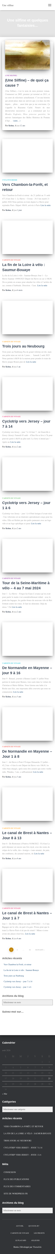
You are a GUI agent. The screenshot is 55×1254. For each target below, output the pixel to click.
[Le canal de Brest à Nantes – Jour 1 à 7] (27, 885)
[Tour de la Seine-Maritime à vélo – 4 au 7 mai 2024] (27, 556)
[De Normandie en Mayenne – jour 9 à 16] (27, 639)
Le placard (20, 1240)
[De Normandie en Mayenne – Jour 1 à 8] (27, 724)
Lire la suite (46, 205)
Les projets (39, 1233)
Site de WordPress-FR (16, 1193)
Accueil (19, 1226)
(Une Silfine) (11, 75)
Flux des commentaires (17, 1186)
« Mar (4, 1093)
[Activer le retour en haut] (49, 1248)
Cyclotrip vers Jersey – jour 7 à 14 (18, 981)
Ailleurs (35, 1240)
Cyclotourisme (9, 180)
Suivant (39, 950)
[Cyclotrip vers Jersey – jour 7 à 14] (27, 394)
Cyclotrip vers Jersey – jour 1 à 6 (17, 987)
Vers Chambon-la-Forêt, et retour (17, 964)
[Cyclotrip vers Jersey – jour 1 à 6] (27, 474)
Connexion (10, 1172)
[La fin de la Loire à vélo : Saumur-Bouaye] (27, 237)
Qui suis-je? (33, 1226)
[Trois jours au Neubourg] (27, 317)
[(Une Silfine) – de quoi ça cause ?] (27, 54)
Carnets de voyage (11, 260)
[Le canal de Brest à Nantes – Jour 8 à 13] (27, 804)
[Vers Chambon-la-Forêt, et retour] (27, 156)
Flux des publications (16, 1179)
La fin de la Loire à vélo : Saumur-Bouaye (21, 970)
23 (49, 1078)
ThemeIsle (37, 1247)
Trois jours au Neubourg (23, 346)
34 (30, 950)
